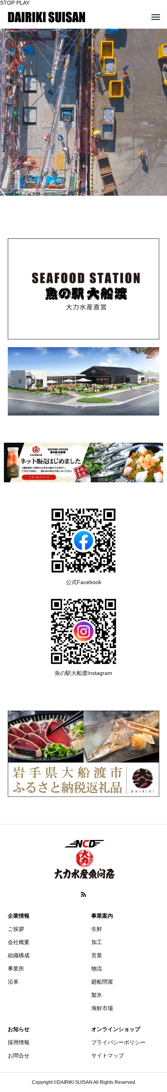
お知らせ (19, 1029)
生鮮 (96, 929)
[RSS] (83, 894)
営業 (96, 955)
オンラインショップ (115, 1029)
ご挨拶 (16, 929)
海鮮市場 (102, 1008)
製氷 (96, 995)
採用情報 (19, 1042)
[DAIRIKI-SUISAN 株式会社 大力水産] (46, 17)
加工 (96, 942)
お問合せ (19, 1055)
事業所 (16, 968)
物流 (96, 968)
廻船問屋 (102, 982)
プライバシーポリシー (118, 1042)
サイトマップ (107, 1055)
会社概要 (19, 942)
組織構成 (19, 955)
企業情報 (19, 916)
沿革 (13, 982)
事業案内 (102, 916)
